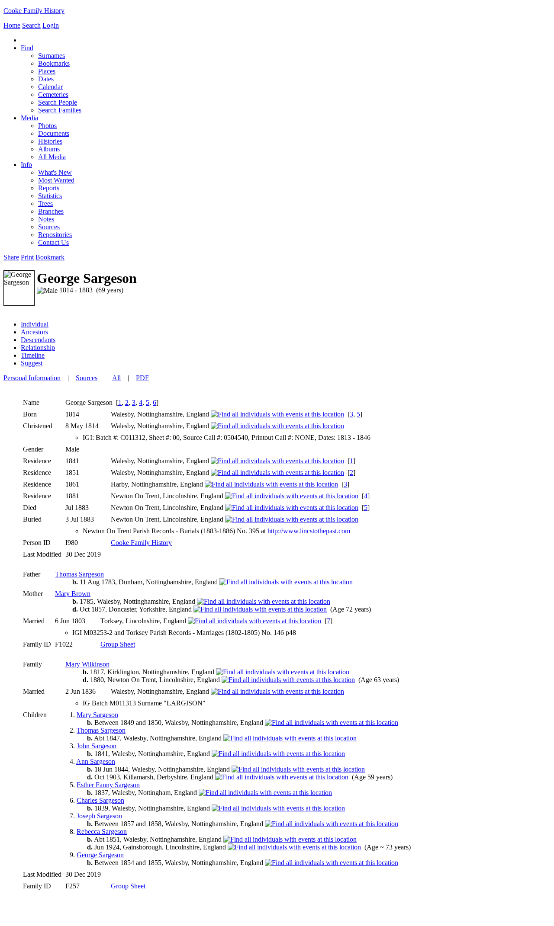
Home (11, 25)
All (116, 377)
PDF (142, 377)
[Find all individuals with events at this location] (277, 414)
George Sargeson (100, 855)
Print (27, 257)
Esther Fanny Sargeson (108, 784)
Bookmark (49, 257)
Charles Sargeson (100, 800)
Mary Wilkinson (87, 664)
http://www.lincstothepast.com (308, 531)
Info (26, 164)
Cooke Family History (33, 10)
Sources (86, 377)
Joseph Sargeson (99, 816)
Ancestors (34, 332)
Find (27, 47)
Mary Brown (72, 593)
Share (11, 257)
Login (50, 25)
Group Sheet (117, 644)
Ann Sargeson (95, 761)
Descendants (38, 339)
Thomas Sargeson (79, 574)
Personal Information (32, 377)
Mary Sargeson (97, 714)
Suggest (31, 363)
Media (29, 118)
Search (31, 25)
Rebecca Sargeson (102, 831)
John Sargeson (96, 746)
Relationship (38, 347)
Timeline (33, 355)
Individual (34, 324)
